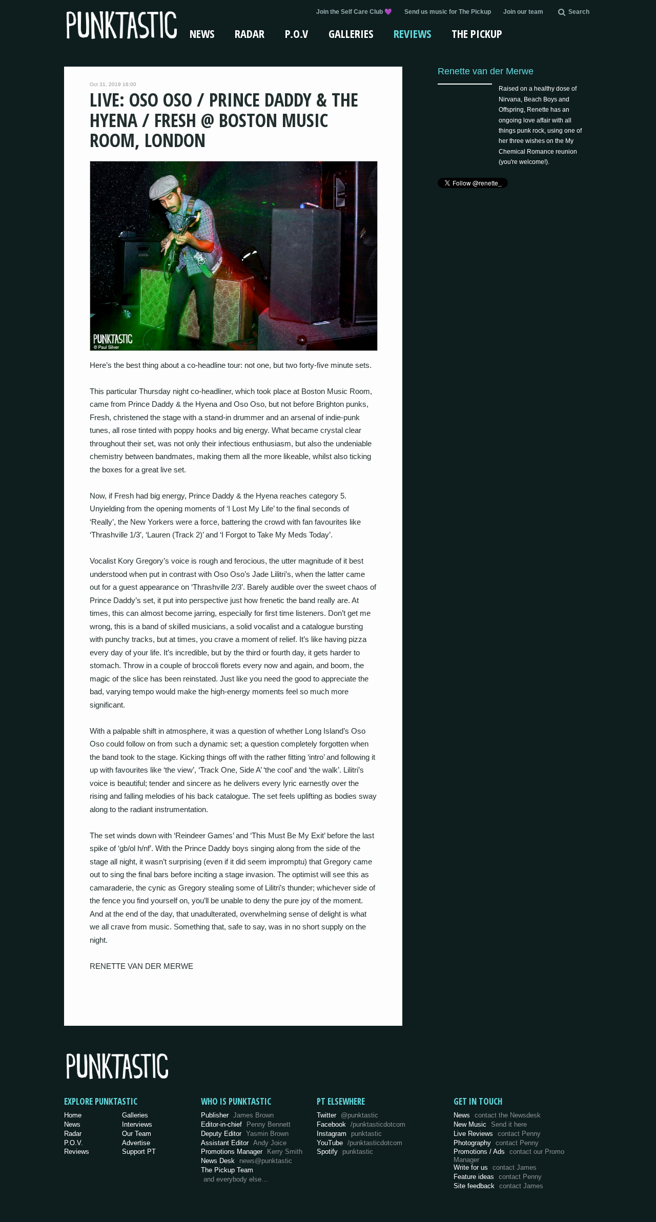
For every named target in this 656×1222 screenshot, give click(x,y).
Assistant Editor (243, 1143)
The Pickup (477, 33)
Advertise (136, 1143)
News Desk (246, 1161)
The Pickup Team (227, 1170)
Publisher (237, 1115)
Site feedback (498, 1186)
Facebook (361, 1124)
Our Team (136, 1133)
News (202, 33)
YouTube (359, 1143)
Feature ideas (498, 1176)
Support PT (139, 1151)
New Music (490, 1124)
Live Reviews (497, 1133)
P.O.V (296, 33)
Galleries (351, 33)
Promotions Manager (251, 1151)
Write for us (495, 1167)
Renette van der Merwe (486, 71)
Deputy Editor (245, 1133)
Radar (249, 33)
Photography (496, 1143)
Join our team (523, 11)
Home (72, 1115)
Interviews (137, 1124)
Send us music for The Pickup (447, 11)
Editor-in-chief (246, 1124)
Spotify (345, 1151)
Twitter (347, 1115)
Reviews (412, 33)
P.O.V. (73, 1143)
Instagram (349, 1133)
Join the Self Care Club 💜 (354, 11)
